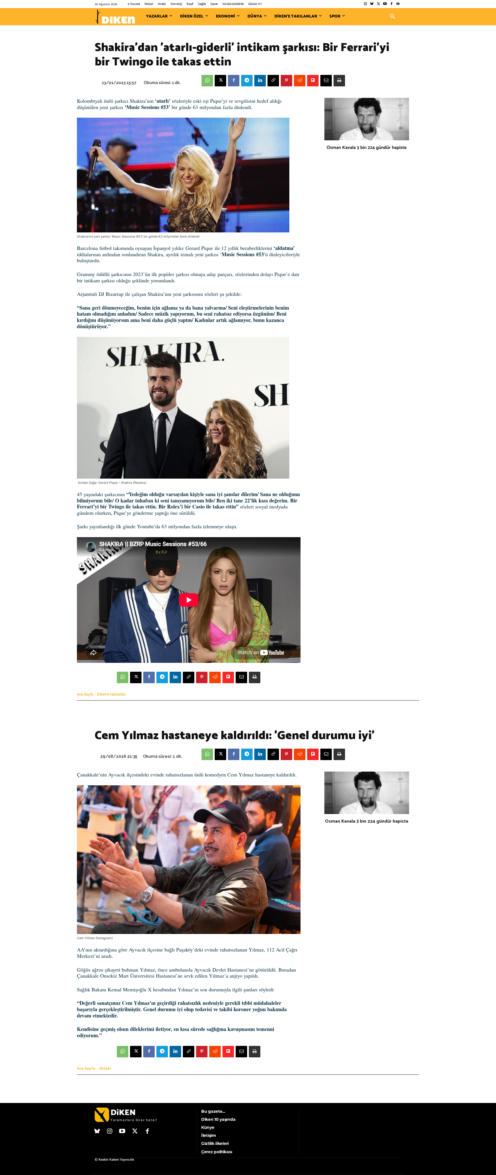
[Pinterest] (286, 80)
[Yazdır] (339, 80)
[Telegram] (247, 80)
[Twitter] (378, 4)
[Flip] (313, 80)
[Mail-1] (398, 4)
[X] (220, 80)
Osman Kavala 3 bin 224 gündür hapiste (366, 148)
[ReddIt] (299, 80)
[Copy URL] (273, 80)
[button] (392, 16)
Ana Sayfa (85, 694)
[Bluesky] (372, 4)
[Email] (326, 80)
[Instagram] (365, 4)
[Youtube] (385, 4)
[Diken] (115, 17)
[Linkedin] (260, 80)
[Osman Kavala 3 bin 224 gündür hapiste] (366, 119)
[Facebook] (391, 4)
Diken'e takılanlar (111, 694)
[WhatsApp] (207, 80)
